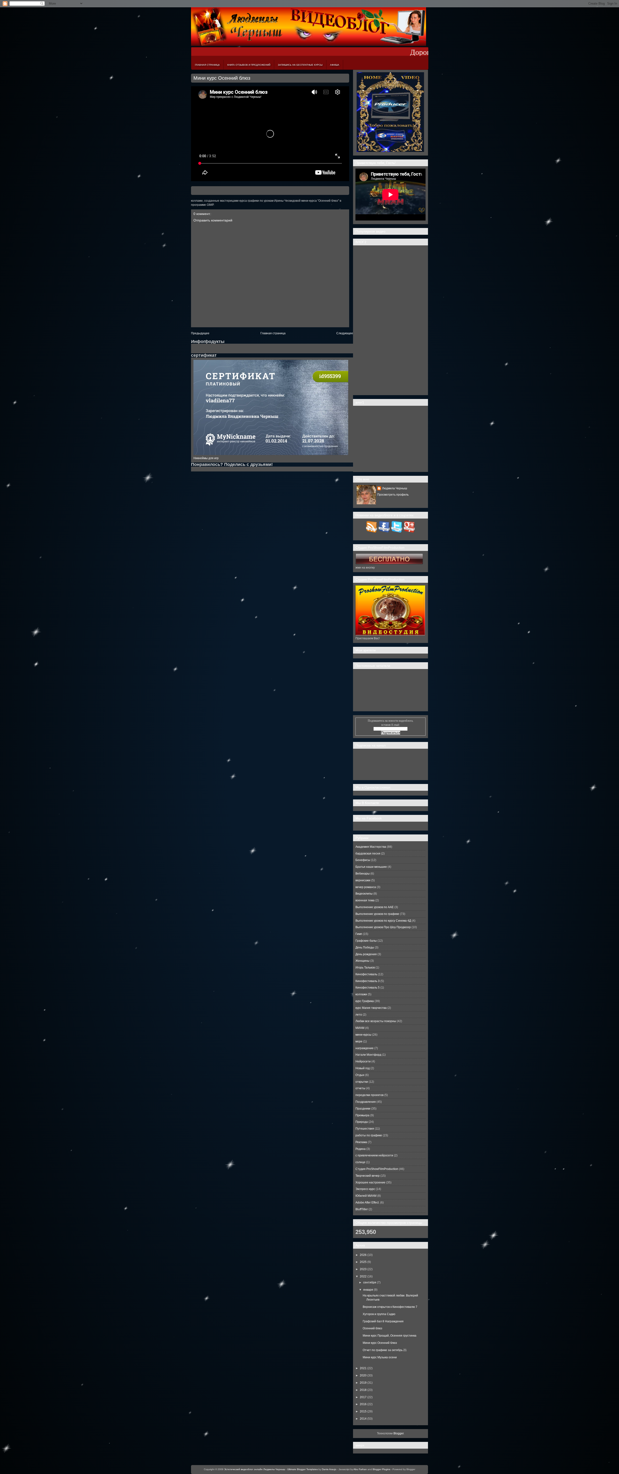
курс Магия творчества (371, 1008)
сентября (369, 1282)
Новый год (362, 1068)
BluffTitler (361, 1209)
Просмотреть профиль (393, 494)
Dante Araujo (329, 1469)
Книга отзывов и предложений (248, 65)
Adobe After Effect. (367, 1202)
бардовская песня (367, 853)
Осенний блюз (372, 1328)
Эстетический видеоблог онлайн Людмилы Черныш (254, 1469)
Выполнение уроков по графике (377, 914)
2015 (363, 1411)
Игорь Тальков (365, 967)
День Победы (364, 947)
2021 (363, 1368)
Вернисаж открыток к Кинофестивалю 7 (390, 1307)
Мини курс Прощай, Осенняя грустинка (389, 1335)
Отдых (359, 1075)
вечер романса (365, 887)
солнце (360, 1162)
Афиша (334, 65)
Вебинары (362, 873)
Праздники (362, 1108)
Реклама (361, 1142)
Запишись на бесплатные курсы (300, 65)
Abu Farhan (360, 1469)
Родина (360, 1149)
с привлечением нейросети (374, 1155)
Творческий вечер (367, 1175)
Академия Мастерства (370, 846)
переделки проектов (369, 1095)
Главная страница (207, 65)
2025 (363, 1262)
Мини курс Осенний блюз (221, 78)
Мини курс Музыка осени (380, 1357)
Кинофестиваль (366, 974)
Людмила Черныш (394, 488)
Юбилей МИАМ (365, 1195)
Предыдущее (200, 333)
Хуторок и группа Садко (379, 1314)
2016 (363, 1404)
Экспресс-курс (365, 1189)
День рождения (366, 954)
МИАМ (359, 1028)
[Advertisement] (390, 320)
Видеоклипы (364, 893)
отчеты (360, 1088)
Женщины (362, 960)
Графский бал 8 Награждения (383, 1321)
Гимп (358, 934)
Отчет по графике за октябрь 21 (385, 1350)
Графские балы (366, 940)
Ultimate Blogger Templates (302, 1469)
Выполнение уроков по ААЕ (374, 907)
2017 (363, 1397)
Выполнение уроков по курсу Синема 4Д (383, 920)
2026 (363, 1255)
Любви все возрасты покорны (375, 1021)
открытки (361, 1081)
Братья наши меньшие (371, 867)
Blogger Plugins (381, 1469)
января (368, 1289)
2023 (363, 1269)
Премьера (362, 1115)
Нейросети (363, 1061)
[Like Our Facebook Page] (384, 531)
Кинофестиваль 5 (367, 987)
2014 (363, 1418)
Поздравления (365, 1102)
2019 (363, 1382)
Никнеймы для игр (206, 458)
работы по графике (368, 1135)
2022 (363, 1276)
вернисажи (362, 880)
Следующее (344, 333)
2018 (363, 1390)
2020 (363, 1375)
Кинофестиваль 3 (367, 981)
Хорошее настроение (370, 1182)
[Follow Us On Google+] (409, 531)
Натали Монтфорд (368, 1054)
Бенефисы (362, 860)
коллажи (361, 994)
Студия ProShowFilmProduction (376, 1169)
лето (358, 1014)
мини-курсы (363, 1034)
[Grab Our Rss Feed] (372, 531)
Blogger (398, 1433)
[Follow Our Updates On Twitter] (397, 531)
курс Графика (364, 1001)
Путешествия (364, 1128)
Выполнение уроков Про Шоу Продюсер (383, 927)
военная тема (365, 900)
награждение (364, 1048)
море (358, 1041)
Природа (361, 1122)
